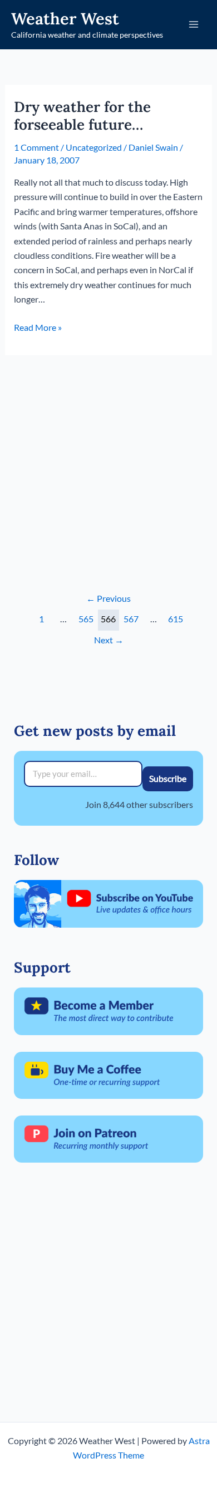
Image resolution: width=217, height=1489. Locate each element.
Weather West (65, 18)
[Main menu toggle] (193, 24)
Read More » (38, 328)
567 (131, 618)
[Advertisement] (108, 463)
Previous (108, 598)
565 (85, 618)
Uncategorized (94, 147)
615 (175, 618)
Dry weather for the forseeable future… (82, 116)
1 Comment (36, 147)
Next (109, 640)
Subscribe (167, 778)
